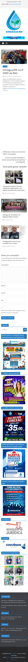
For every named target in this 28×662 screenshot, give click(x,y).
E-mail (3, 293)
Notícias (5, 66)
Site (2, 300)
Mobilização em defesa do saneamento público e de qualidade (14, 153)
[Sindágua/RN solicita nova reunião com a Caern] (14, 226)
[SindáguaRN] (3, 43)
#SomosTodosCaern (12, 88)
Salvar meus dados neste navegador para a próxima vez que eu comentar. (13, 312)
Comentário (5, 265)
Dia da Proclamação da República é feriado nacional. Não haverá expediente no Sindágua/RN (13, 160)
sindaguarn (18, 76)
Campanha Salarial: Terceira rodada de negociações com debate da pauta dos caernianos (14, 188)
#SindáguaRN (20, 88)
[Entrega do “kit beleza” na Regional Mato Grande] (14, 200)
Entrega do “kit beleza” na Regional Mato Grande (11, 216)
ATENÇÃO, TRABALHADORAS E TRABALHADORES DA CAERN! (14, 4)
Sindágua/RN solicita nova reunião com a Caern (12, 242)
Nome (3, 285)
